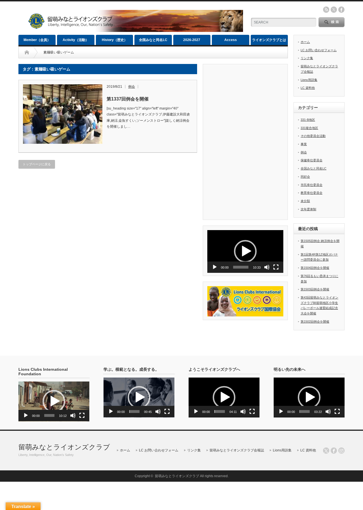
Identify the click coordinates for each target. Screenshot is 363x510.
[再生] (215, 267)
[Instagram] (341, 450)
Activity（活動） (76, 40)
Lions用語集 (309, 80)
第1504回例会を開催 (315, 267)
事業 (304, 144)
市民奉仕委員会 (311, 185)
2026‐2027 (191, 40)
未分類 (305, 201)
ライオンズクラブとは (269, 40)
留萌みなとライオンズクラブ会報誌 (237, 450)
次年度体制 (308, 209)
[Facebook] (334, 450)
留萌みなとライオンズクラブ (64, 447)
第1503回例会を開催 (315, 289)
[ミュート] (267, 267)
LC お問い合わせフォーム (319, 50)
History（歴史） (114, 40)
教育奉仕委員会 (311, 192)
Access (230, 40)
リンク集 (307, 58)
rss (326, 10)
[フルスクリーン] (276, 267)
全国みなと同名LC (153, 40)
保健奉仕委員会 (311, 160)
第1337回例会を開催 (128, 99)
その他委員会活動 (313, 136)
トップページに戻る (37, 164)
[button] (245, 251)
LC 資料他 (308, 87)
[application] (245, 251)
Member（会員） (37, 40)
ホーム (305, 42)
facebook (341, 10)
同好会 (305, 176)
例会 (131, 87)
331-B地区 (308, 119)
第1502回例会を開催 (315, 321)
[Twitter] (326, 450)
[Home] (26, 52)
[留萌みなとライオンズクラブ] (135, 29)
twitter (334, 10)
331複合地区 (309, 128)
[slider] (240, 267)
